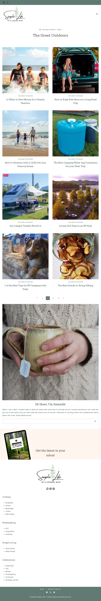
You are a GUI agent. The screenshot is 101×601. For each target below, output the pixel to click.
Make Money (10, 551)
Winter (8, 571)
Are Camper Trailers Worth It (25, 225)
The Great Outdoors (25, 96)
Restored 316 (66, 597)
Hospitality (10, 531)
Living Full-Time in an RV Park (75, 225)
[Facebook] (4, 2)
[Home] (40, 29)
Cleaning (9, 534)
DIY (7, 528)
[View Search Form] (97, 2)
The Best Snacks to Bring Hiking (75, 285)
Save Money (10, 548)
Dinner (8, 506)
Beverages (10, 508)
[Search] (95, 421)
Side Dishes (10, 514)
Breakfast (9, 503)
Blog (42, 589)
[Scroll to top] (96, 593)
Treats (8, 511)
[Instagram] (7, 2)
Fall (7, 569)
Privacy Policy (54, 589)
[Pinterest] (54, 592)
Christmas (9, 577)
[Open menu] (97, 13)
